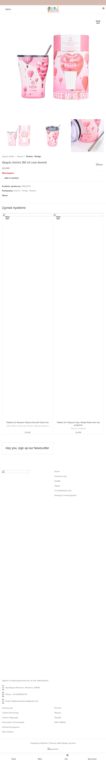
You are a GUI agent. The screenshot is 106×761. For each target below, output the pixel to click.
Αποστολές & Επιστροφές (13, 722)
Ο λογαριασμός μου (62, 490)
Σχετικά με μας (60, 476)
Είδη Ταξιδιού (11, 426)
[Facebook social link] (46, 3)
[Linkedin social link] (56, 3)
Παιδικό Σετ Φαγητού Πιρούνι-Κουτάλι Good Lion (27, 422)
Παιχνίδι (57, 717)
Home (57, 471)
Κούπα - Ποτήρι (33, 156)
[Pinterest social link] (53, 3)
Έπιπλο (57, 708)
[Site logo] (53, 9)
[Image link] (16, 573)
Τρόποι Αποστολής (10, 713)
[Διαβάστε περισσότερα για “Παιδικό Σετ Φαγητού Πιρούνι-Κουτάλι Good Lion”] (25, 416)
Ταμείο (57, 486)
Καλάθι (57, 481)
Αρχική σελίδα (8, 156)
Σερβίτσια (82, 428)
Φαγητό (20, 156)
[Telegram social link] (59, 3)
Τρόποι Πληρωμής (10, 717)
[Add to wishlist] (30, 416)
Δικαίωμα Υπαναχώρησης (65, 495)
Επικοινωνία (7, 708)
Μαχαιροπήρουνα (42, 426)
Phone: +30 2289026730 (16, 694)
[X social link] (49, 3)
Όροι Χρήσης (8, 732)
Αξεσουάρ (22, 426)
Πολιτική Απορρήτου (11, 727)
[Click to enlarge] (7, 113)
